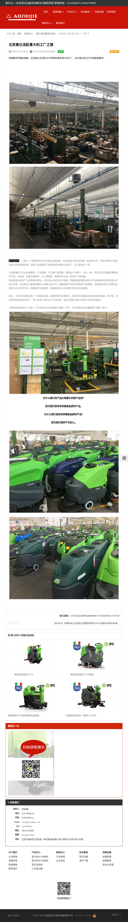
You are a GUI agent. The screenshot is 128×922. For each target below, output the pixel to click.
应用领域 (111, 12)
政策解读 (107, 860)
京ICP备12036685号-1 (83, 915)
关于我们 (13, 852)
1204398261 (27, 826)
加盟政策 (107, 857)
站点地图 (14, 915)
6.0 (117, 915)
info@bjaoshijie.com (31, 822)
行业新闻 (60, 857)
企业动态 (60, 860)
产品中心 (71, 12)
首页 (46, 12)
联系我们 (60, 23)
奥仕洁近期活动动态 (46, 34)
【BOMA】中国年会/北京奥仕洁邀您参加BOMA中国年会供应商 (84, 623)
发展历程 (13, 860)
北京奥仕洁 (36, 58)
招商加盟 (99, 12)
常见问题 (83, 857)
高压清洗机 (37, 865)
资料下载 (83, 860)
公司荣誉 (13, 857)
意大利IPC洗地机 (40, 857)
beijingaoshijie (28, 835)
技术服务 (85, 12)
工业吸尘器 (37, 868)
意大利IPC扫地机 (40, 860)
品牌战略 (57, 12)
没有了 (16, 623)
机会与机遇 (108, 865)
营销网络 (13, 865)
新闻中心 (46, 23)
